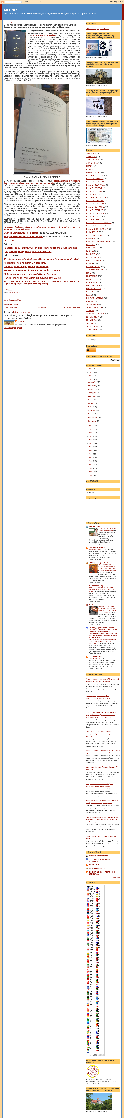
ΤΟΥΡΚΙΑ (89, 323)
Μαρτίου (91, 414)
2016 (91, 447)
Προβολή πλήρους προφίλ (13, 328)
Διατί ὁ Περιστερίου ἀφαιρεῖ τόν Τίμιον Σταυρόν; (26, 267)
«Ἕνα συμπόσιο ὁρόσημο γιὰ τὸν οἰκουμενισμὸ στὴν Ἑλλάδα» (33, 278)
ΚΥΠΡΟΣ (89, 263)
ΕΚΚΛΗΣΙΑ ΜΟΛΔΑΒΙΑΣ (95, 204)
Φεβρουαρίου (93, 417)
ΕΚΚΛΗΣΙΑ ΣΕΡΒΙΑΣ (93, 219)
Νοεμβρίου (92, 386)
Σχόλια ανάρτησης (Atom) (22, 312)
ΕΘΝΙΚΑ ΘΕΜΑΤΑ (92, 172)
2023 (91, 379)
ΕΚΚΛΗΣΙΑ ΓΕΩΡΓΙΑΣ (94, 188)
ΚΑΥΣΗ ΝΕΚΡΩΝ (92, 257)
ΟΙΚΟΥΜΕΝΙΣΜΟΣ (14, 292)
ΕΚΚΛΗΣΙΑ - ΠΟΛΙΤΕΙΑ (94, 175)
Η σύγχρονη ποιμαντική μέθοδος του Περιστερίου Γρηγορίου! (32, 270)
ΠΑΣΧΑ (89, 295)
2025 (91, 372)
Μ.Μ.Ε (88, 273)
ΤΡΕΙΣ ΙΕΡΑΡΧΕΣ (92, 326)
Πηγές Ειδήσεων (94, 658)
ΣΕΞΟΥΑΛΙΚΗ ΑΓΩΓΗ (94, 307)
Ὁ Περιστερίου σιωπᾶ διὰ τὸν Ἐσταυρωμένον (25, 263)
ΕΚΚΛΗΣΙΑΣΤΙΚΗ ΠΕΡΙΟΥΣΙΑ (97, 229)
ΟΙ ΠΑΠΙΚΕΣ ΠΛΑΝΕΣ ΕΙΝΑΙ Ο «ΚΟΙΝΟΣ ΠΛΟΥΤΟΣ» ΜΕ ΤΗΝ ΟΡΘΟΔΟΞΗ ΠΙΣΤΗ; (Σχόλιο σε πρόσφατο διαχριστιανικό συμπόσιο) (42, 283)
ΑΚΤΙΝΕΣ (11, 10)
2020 (91, 433)
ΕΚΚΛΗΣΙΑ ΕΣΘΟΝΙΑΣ (94, 191)
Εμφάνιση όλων (115, 877)
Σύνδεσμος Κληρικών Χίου (99, 563)
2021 (91, 429)
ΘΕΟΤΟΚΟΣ (90, 245)
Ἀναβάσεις (93, 605)
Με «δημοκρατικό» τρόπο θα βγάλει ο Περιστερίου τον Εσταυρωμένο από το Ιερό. (42, 259)
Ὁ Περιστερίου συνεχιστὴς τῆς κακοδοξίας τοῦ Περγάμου (30, 274)
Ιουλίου (91, 400)
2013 (91, 457)
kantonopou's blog (96, 586)
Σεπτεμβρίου (92, 393)
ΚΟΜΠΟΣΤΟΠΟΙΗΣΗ (93, 260)
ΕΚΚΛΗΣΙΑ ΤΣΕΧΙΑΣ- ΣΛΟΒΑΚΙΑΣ (98, 223)
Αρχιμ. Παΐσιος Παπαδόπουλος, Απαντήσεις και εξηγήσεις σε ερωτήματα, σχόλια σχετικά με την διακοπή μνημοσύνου (101, 819)
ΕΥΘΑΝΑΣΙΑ (90, 238)
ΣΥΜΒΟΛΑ (90, 311)
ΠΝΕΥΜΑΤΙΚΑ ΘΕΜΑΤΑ (95, 298)
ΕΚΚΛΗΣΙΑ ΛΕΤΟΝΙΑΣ (94, 194)
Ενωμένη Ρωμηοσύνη (97, 868)
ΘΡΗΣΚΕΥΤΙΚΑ (92, 248)
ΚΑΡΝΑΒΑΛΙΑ (91, 254)
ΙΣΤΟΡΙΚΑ (90, 251)
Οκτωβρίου (92, 389)
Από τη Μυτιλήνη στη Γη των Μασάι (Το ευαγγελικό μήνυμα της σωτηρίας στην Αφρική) (101, 589)
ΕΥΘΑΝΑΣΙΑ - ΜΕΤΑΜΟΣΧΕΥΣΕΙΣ (98, 241)
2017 (91, 443)
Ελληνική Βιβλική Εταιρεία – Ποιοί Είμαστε (23, 237)
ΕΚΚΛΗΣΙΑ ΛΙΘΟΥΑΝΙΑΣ (95, 201)
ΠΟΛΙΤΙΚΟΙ (90, 301)
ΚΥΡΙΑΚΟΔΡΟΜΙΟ (93, 267)
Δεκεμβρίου (92, 382)
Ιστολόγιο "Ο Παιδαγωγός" (99, 856)
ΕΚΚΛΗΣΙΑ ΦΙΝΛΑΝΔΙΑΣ (95, 226)
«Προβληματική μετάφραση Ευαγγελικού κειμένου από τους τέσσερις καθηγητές (42, 182)
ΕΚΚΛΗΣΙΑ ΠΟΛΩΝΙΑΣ (94, 210)
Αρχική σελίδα (41, 308)
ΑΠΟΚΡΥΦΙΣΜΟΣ (92, 160)
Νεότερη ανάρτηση (10, 308)
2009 (91, 472)
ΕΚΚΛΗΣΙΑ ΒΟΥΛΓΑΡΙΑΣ (95, 185)
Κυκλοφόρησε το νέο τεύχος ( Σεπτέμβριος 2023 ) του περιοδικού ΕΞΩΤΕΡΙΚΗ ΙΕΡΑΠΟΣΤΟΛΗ (102, 641)
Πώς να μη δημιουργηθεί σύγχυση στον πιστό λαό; (28, 252)
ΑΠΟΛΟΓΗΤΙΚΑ (92, 163)
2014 (91, 454)
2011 (91, 465)
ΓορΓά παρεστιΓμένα (97, 547)
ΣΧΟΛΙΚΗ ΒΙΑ (91, 320)
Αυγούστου (92, 396)
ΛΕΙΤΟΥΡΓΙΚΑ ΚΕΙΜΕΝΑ (95, 270)
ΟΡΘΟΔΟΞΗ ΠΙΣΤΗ (93, 289)
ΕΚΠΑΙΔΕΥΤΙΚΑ (92, 232)
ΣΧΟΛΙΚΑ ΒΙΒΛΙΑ (92, 317)
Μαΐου (90, 407)
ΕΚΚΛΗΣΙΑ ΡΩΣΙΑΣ (93, 216)
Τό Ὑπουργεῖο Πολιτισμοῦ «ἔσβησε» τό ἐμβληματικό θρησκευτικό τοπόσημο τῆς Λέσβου (99, 734)
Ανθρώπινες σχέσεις (95, 549)
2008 (91, 475)
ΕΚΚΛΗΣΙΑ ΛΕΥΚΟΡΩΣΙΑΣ (96, 197)
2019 (91, 436)
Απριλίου (91, 410)
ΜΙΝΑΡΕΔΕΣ (91, 279)
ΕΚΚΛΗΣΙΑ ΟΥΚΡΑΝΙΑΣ (95, 207)
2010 (91, 468)
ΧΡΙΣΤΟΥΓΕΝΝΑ (92, 329)
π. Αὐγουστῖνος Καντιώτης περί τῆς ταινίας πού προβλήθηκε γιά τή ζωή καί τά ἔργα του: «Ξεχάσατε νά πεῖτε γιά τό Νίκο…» (101, 715)
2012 (91, 461)
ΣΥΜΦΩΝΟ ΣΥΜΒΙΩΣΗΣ (95, 314)
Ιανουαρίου (92, 421)
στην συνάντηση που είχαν (43, 35)
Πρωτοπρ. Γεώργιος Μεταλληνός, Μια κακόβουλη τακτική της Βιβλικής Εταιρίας (40, 248)
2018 (91, 440)
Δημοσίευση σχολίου (11, 304)
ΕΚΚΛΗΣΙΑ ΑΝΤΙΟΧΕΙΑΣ (95, 182)
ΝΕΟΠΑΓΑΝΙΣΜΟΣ (93, 282)
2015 (91, 450)
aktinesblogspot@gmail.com (97, 29)
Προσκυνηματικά (95, 656)
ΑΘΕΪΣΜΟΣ (90, 153)
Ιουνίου (91, 403)
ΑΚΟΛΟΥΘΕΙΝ (94, 865)
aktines (21, 321)
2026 (91, 369)
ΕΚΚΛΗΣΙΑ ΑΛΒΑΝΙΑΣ (94, 179)
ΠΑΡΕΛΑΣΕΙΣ (91, 292)
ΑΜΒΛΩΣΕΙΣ (91, 157)
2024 (91, 376)
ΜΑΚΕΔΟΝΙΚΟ (91, 276)
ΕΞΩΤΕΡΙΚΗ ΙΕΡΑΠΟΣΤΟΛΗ (96, 235)
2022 (91, 426)
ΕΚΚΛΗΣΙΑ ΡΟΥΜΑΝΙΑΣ (95, 213)
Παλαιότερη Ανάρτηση (72, 308)
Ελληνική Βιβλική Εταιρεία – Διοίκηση (21, 233)
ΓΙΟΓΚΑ (89, 166)
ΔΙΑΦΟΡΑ (89, 169)
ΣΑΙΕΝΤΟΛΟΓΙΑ (92, 304)
